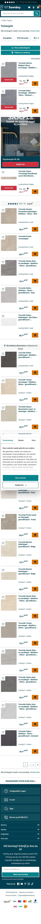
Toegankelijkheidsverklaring (26, 895)
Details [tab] (21, 440)
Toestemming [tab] (8, 440)
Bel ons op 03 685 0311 (19, 817)
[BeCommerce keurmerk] (20, 906)
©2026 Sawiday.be (11, 892)
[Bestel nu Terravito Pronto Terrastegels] (35, 254)
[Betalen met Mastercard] (25, 901)
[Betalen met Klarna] (15, 906)
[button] (3, 64)
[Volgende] (38, 38)
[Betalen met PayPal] (35, 901)
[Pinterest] (25, 884)
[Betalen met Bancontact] (30, 901)
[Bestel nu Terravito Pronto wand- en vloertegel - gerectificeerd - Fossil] (35, 535)
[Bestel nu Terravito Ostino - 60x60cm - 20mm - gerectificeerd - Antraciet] (35, 751)
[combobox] (17, 13)
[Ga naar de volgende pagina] (38, 765)
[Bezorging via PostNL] (26, 906)
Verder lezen (35, 31)
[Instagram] (28, 884)
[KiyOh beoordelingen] (7, 901)
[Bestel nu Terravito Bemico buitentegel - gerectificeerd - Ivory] (35, 508)
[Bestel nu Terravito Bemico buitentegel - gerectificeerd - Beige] (35, 562)
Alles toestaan (20, 478)
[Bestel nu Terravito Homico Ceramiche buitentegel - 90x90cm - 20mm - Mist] (35, 229)
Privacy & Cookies (11, 895)
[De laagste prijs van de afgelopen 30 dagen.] (27, 80)
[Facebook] (18, 884)
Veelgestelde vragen (18, 791)
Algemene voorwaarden (26, 892)
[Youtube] (21, 884)
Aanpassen (19, 485)
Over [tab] (34, 440)
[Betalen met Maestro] (19, 901)
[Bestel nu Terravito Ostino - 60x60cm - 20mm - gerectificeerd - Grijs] (35, 308)
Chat (11, 808)
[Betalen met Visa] (14, 901)
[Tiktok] (32, 884)
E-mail (12, 800)
